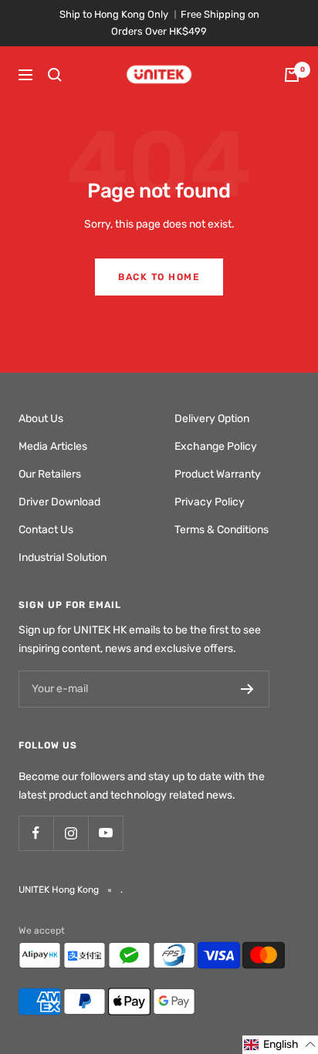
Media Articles (53, 446)
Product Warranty (217, 474)
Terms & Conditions (221, 529)
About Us (41, 418)
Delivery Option (211, 418)
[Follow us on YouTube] (105, 833)
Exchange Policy (215, 446)
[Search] (55, 75)
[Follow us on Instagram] (70, 833)
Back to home (159, 277)
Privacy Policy (209, 501)
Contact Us (46, 529)
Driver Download (59, 501)
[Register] (247, 689)
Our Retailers (50, 474)
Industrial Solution (63, 557)
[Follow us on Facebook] (36, 833)
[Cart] (291, 75)
